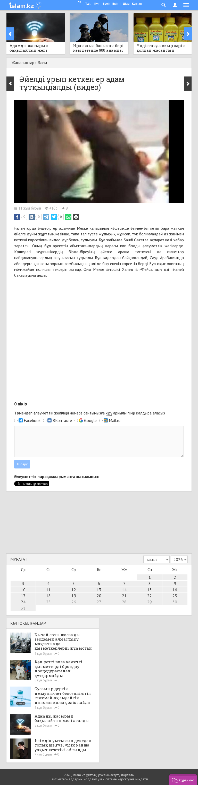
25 (48, 601)
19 (73, 595)
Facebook (32, 420)
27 (99, 601)
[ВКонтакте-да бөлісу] (32, 217)
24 (23, 601)
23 (174, 595)
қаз (39, 2)
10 (23, 589)
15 (149, 589)
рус (38, 6)
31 (23, 608)
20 (99, 595)
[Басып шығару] (76, 217)
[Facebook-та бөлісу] (17, 217)
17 (23, 595)
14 (124, 589)
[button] (183, 779)
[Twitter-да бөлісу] (54, 217)
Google (90, 420)
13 (99, 589)
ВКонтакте (62, 420)
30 (174, 601)
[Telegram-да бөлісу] (46, 217)
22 (149, 595)
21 (124, 595)
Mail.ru (114, 420)
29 (149, 601)
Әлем (42, 62)
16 (174, 589)
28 (124, 601)
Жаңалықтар (23, 62)
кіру (109, 412)
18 (48, 595)
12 (73, 589)
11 (48, 589)
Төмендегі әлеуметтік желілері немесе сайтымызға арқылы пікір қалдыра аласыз (89, 412)
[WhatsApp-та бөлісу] (68, 217)
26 (73, 601)
